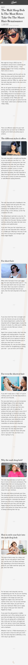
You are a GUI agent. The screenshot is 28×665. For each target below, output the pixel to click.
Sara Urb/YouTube (22, 276)
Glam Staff (6, 24)
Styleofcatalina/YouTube (21, 475)
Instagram (25, 42)
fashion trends (5, 69)
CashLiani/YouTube (22, 154)
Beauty (3, 7)
